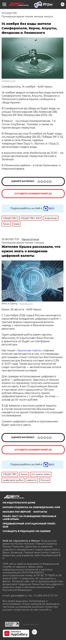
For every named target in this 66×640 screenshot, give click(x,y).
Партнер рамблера (30, 624)
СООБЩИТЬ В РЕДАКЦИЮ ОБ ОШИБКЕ (26, 531)
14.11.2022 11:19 (9, 13)
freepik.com (26, 303)
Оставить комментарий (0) (33, 193)
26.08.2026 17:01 (10, 239)
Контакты (40, 511)
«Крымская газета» (29, 350)
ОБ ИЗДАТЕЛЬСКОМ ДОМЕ (19, 502)
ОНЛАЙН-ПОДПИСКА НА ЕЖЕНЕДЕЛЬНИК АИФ (31, 507)
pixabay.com (9, 80)
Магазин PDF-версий (17, 511)
